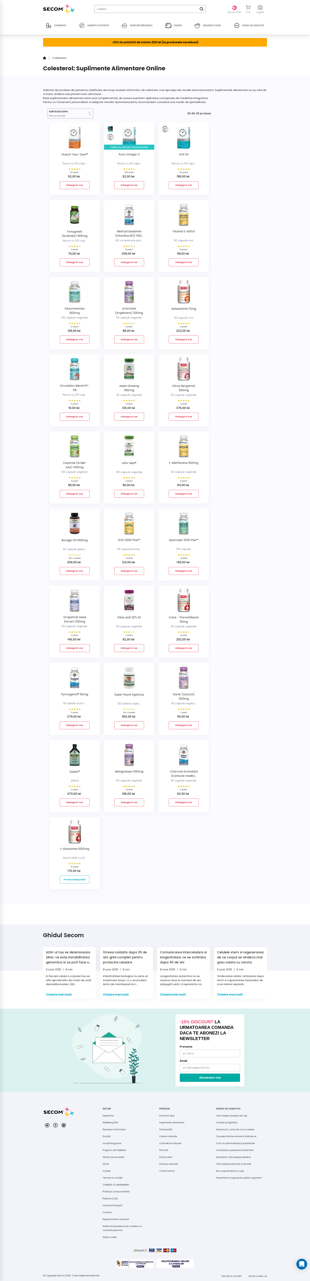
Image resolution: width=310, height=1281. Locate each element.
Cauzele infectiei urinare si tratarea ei (236, 1136)
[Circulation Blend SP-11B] (75, 370)
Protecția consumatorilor (116, 1191)
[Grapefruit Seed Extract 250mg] (75, 602)
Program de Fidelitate (114, 1150)
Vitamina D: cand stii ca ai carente (235, 1129)
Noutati (107, 1136)
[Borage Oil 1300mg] (75, 524)
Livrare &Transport (112, 1205)
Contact (107, 1212)
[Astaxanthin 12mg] (184, 293)
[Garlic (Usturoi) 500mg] (184, 679)
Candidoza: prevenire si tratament (235, 1150)
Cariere (107, 1170)
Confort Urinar (167, 1170)
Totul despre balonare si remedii (233, 1163)
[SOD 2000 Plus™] (129, 524)
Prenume (186, 1046)
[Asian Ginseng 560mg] (129, 370)
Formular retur (167, 1115)
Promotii (163, 1150)
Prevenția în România (114, 1129)
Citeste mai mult (59, 994)
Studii (106, 1163)
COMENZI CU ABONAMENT (116, 1184)
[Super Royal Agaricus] (129, 679)
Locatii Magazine (112, 1143)
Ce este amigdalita (226, 1122)
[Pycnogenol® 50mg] (75, 679)
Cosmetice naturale (170, 1143)
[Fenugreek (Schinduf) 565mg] (75, 216)
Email (183, 1061)
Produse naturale (168, 1163)
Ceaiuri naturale (168, 1136)
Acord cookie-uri (258, 1276)
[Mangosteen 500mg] (129, 756)
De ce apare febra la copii (230, 1170)
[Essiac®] (75, 756)
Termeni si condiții (113, 1177)
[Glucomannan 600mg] (75, 293)
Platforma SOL (110, 1198)
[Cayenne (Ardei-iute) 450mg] (75, 447)
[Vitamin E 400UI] (184, 216)
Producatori (165, 1157)
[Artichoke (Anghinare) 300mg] (129, 293)
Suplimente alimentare (171, 1122)
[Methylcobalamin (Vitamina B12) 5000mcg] (129, 216)
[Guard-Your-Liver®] (75, 139)
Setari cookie (110, 1237)
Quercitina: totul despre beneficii (233, 1157)
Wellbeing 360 (110, 1122)
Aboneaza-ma (210, 1078)
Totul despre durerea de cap (231, 1115)
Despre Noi (108, 1115)
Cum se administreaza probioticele (235, 1143)
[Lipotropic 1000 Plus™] (184, 524)
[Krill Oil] (184, 139)
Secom (61, 1275)
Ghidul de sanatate (113, 1157)
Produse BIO (165, 1129)
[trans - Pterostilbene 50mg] (184, 602)
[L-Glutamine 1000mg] (75, 833)
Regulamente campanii (116, 1219)
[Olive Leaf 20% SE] (129, 602)
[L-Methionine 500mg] (184, 447)
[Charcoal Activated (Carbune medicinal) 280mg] (184, 756)
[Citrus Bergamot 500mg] (184, 370)
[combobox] (150, 9)
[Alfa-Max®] (129, 447)
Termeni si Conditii (231, 1276)
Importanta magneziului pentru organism (239, 1177)
